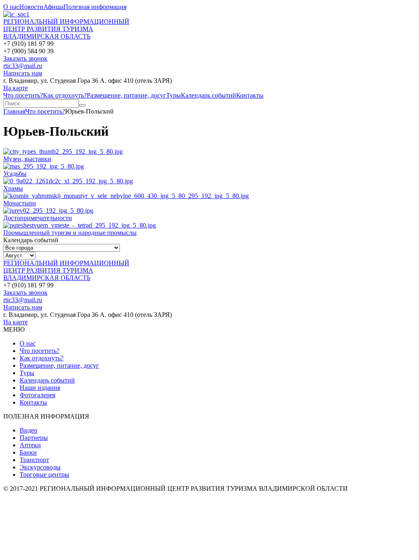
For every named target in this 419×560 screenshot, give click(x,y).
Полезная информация (94, 6)
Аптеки (30, 445)
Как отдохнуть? (65, 95)
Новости (31, 6)
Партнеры (34, 437)
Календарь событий (208, 95)
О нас (11, 6)
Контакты (250, 95)
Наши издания (40, 387)
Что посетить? (23, 95)
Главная (14, 111)
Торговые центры (44, 474)
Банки (28, 452)
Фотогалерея (37, 395)
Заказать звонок (25, 58)
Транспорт (34, 459)
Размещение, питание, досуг (126, 95)
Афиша (53, 6)
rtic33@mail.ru (22, 65)
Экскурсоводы (40, 467)
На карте (15, 87)
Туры (173, 95)
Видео (28, 430)
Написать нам (22, 73)
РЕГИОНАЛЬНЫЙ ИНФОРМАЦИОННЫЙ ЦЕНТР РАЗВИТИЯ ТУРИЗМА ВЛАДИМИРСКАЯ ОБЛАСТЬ (66, 29)
